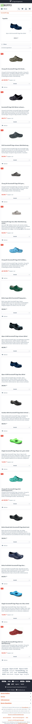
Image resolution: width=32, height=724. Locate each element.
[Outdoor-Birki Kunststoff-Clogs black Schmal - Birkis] (16, 403)
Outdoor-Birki (5, 672)
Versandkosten (25, 707)
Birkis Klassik (10, 674)
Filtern (5, 44)
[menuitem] (4, 8)
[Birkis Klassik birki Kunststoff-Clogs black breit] (16, 517)
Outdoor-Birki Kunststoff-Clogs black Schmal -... (16, 412)
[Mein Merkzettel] (22, 8)
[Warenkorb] (29, 8)
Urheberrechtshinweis (23, 723)
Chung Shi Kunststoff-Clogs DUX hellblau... (14, 260)
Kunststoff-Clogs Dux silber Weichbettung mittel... (14, 222)
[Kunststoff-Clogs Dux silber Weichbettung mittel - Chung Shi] (16, 212)
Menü (5, 9)
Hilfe (27, 717)
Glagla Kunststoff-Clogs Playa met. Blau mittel (15, 603)
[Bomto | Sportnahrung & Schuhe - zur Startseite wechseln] (6, 5)
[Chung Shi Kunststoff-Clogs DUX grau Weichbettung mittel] (16, 173)
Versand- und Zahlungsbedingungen (16, 714)
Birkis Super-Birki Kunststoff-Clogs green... (14, 298)
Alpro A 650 (23, 669)
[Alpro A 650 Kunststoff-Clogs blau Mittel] (16, 26)
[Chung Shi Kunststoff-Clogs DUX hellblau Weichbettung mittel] (16, 250)
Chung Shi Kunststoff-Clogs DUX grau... (13, 183)
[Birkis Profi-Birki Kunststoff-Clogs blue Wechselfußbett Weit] (16, 555)
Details (15, 83)
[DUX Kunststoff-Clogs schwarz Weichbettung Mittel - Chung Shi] (16, 135)
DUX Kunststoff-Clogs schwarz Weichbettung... (15, 145)
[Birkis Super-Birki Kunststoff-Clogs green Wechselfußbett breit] (16, 288)
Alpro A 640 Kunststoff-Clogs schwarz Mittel (14, 336)
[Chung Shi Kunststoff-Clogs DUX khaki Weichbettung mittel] (16, 59)
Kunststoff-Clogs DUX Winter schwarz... (13, 107)
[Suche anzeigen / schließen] (18, 8)
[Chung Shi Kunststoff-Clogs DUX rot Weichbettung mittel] (16, 632)
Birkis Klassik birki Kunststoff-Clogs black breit (15, 527)
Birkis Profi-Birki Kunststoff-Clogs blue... (13, 565)
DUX (27, 670)
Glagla (15, 672)
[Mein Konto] (25, 8)
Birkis (11, 672)
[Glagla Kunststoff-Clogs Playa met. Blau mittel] (16, 594)
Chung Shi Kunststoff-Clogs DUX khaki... (13, 69)
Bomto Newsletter (7, 717)
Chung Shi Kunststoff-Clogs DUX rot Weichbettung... (12, 642)
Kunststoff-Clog (20, 670)
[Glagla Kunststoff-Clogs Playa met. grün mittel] (16, 441)
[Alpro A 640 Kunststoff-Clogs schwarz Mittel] (16, 326)
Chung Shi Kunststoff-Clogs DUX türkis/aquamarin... (11, 489)
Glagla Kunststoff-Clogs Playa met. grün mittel (15, 451)
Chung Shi (5, 669)
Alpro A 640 (13, 669)
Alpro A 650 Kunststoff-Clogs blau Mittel (16, 33)
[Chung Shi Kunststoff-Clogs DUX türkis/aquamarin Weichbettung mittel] (16, 479)
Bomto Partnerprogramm (18, 717)
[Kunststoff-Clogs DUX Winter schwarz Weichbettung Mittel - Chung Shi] (16, 97)
